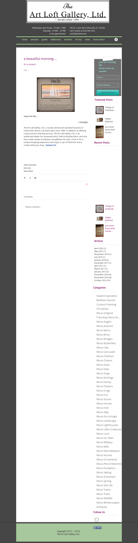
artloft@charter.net (78, 33)
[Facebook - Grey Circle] (96, 519)
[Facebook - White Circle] (116, 39)
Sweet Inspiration (30, 165)
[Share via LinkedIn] (35, 178)
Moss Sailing (28, 171)
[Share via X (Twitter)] (30, 178)
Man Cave (27, 168)
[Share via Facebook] (25, 178)
